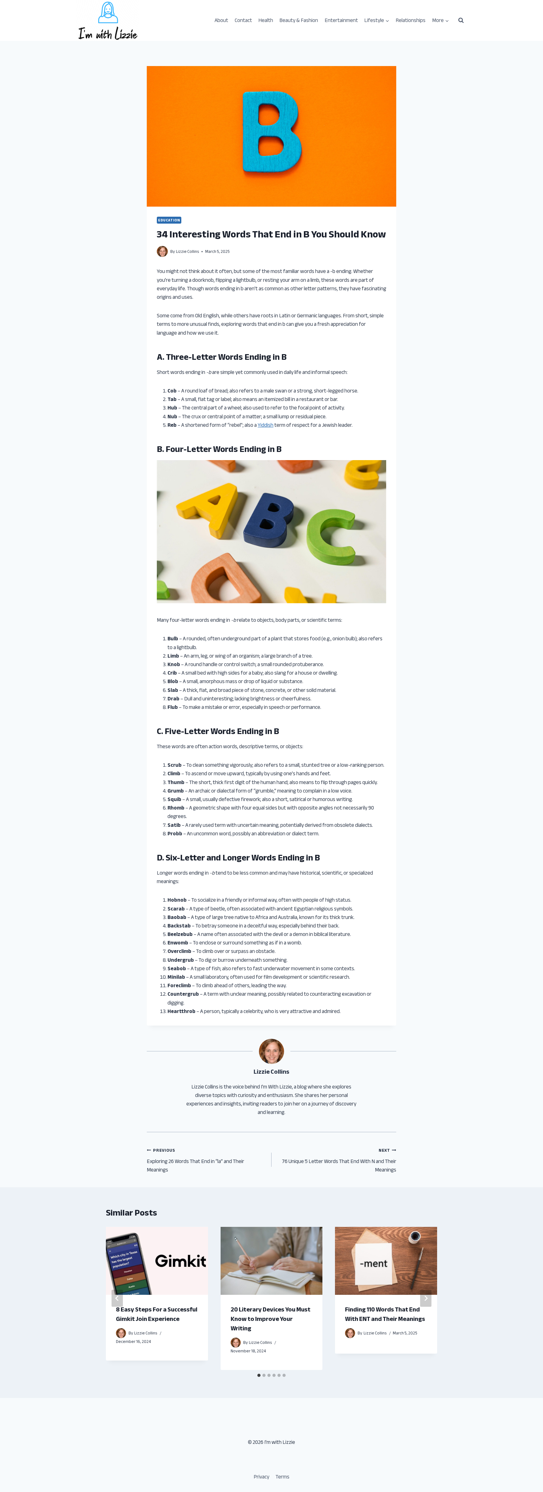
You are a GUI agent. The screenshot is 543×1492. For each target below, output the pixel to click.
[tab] (259, 1375)
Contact (243, 20)
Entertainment (341, 20)
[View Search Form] (461, 20)
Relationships (410, 20)
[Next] (425, 1298)
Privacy (261, 1477)
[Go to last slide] (117, 1298)
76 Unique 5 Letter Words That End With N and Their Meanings (339, 1160)
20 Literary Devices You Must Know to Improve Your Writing (270, 1319)
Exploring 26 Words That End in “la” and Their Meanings (195, 1160)
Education (169, 220)
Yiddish (265, 425)
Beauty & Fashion (298, 20)
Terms (282, 1477)
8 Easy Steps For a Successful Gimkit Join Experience (156, 1314)
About (221, 20)
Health (265, 20)
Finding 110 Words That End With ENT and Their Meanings (385, 1314)
